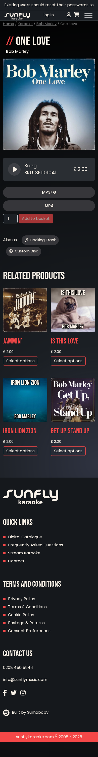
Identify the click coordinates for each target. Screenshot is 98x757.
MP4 (49, 206)
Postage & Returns (26, 623)
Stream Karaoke (24, 553)
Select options (20, 361)
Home (8, 23)
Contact (16, 561)
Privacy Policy (21, 599)
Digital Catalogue (25, 537)
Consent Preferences (29, 631)
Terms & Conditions (27, 607)
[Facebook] (5, 693)
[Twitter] (14, 693)
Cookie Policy (21, 615)
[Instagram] (23, 693)
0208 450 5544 (18, 667)
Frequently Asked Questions (35, 545)
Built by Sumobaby (29, 712)
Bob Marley (46, 23)
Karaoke (25, 23)
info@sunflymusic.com (25, 679)
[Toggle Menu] (88, 15)
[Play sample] (15, 169)
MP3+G (49, 192)
